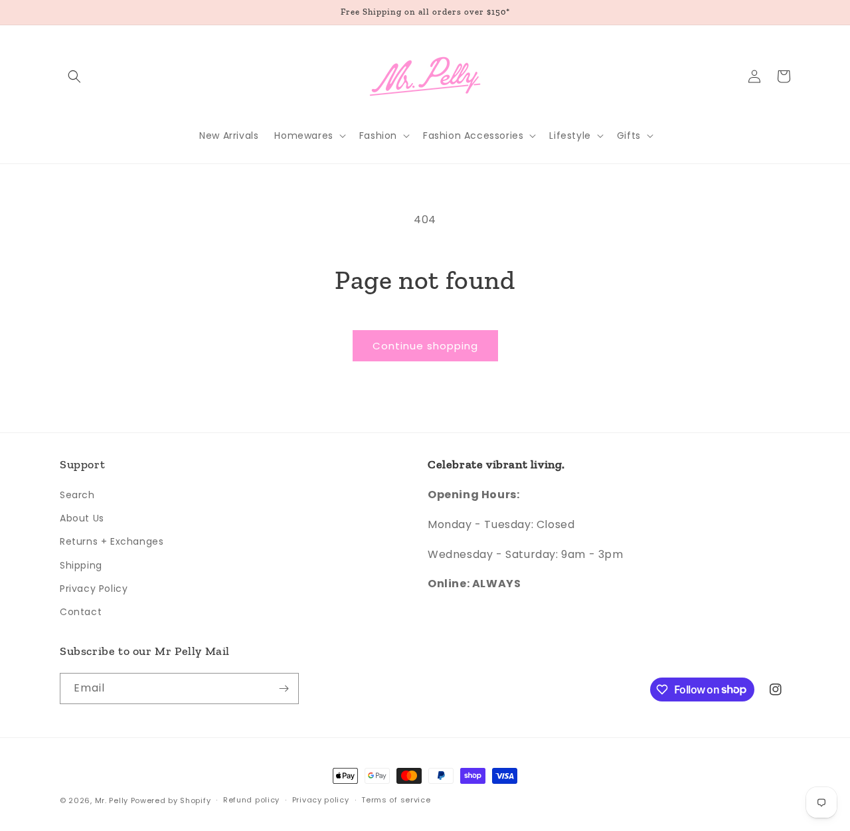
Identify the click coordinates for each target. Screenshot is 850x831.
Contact (81, 611)
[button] (74, 76)
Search (77, 495)
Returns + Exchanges (111, 541)
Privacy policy (320, 799)
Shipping (81, 565)
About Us (82, 518)
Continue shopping (425, 346)
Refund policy (251, 799)
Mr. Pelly (111, 800)
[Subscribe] (283, 688)
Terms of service (395, 799)
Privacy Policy (94, 588)
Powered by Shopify (171, 800)
